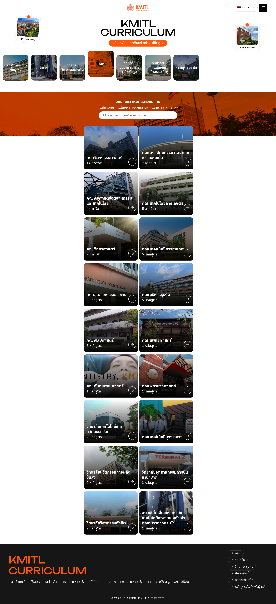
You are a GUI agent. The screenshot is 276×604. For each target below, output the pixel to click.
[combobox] (246, 8)
